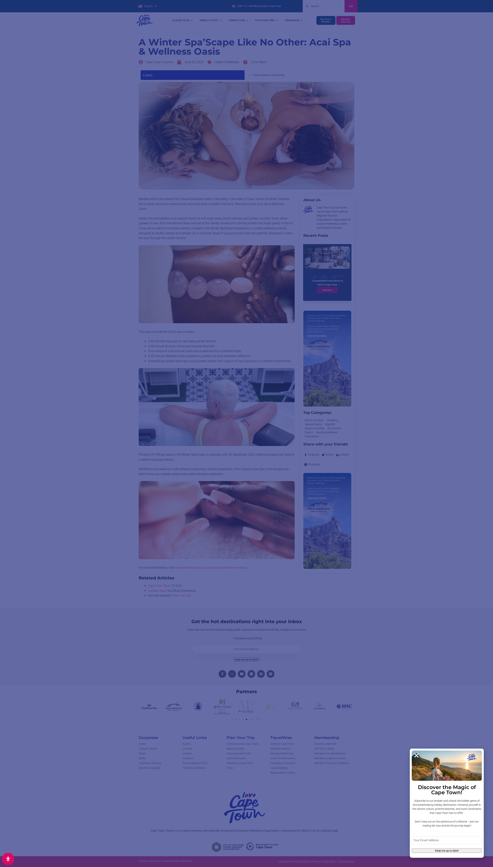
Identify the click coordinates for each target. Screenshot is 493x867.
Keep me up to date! (447, 850)
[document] (246, 433)
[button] (416, 755)
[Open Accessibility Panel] (8, 859)
